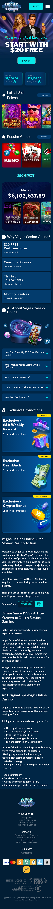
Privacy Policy (26, 822)
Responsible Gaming (26, 825)
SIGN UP (26, 60)
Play (36, 6)
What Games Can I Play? (17, 377)
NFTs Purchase (26, 840)
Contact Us (26, 853)
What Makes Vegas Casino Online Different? (22, 366)
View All (44, 95)
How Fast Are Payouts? (17, 397)
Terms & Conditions (26, 820)
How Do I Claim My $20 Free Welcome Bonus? (24, 353)
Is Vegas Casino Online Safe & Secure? (25, 387)
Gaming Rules (26, 817)
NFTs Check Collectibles (26, 842)
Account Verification (26, 837)
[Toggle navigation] (47, 6)
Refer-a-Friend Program (26, 835)
